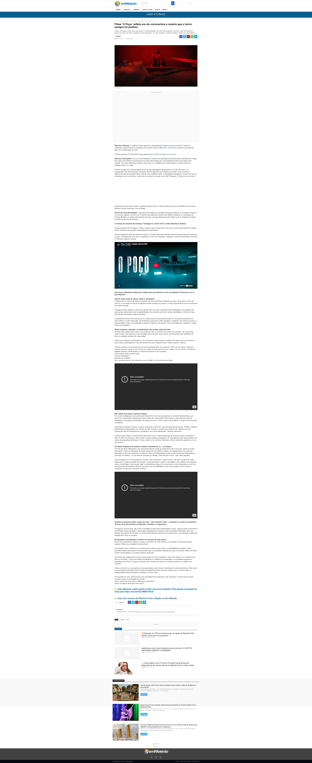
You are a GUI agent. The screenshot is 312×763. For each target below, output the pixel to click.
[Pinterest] (188, 36)
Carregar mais (155, 743)
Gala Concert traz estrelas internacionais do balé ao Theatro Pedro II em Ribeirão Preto (168, 706)
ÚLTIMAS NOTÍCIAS (119, 680)
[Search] (173, 3)
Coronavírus (171, 154)
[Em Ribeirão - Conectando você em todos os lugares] (126, 3)
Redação (119, 36)
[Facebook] (180, 36)
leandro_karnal (167, 147)
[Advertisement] (156, 117)
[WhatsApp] (192, 36)
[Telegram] (195, 36)
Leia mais (144, 694)
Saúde (143, 637)
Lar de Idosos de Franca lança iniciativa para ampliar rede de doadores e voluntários (168, 686)
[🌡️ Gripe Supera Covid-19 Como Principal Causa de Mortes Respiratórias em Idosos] (127, 668)
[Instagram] (156, 757)
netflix (127, 619)
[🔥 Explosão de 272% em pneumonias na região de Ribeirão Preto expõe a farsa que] (127, 638)
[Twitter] (184, 36)
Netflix (157, 154)
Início (116, 21)
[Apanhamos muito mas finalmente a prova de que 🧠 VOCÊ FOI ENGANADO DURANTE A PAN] (127, 653)
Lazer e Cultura (156, 14)
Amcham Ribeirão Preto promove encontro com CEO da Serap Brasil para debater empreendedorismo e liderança (168, 725)
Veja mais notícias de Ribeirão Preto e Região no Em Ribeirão (147, 598)
